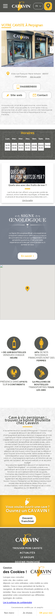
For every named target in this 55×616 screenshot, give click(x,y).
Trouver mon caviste (27, 548)
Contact (42, 95)
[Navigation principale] (5, 6)
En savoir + (27, 256)
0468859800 (28, 86)
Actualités (27, 553)
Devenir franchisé (27, 520)
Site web (16, 95)
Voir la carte (35, 77)
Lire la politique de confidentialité (17, 602)
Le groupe (27, 558)
